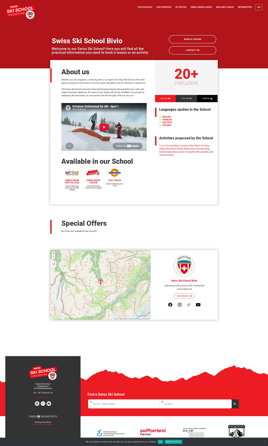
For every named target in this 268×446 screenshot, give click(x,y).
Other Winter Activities (199, 145)
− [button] (53, 256)
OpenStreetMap (134, 319)
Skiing (162, 148)
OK (160, 442)
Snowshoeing (165, 152)
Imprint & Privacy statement (43, 424)
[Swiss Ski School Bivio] (100, 282)
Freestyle (184, 145)
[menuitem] (259, 7)
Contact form (43, 397)
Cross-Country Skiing (169, 145)
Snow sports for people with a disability (191, 152)
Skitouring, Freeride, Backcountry (180, 148)
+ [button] (53, 253)
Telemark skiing (166, 155)
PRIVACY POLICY (173, 442)
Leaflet (115, 319)
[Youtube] (49, 403)
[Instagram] (43, 403)
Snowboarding (202, 148)
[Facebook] (37, 403)
